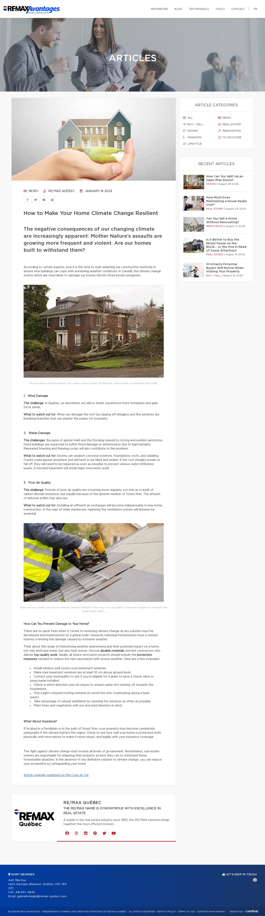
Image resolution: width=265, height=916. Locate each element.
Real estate (231, 124)
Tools (220, 9)
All (190, 118)
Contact (238, 9)
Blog (178, 9)
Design (192, 131)
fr (255, 9)
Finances (194, 137)
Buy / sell (195, 124)
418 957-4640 (25, 892)
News (33, 191)
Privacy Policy (166, 912)
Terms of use (186, 912)
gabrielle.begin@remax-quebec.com (42, 896)
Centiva (251, 911)
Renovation (231, 131)
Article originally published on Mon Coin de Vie (56, 775)
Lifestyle (194, 144)
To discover (231, 137)
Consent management (211, 912)
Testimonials (199, 9)
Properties (159, 9)
